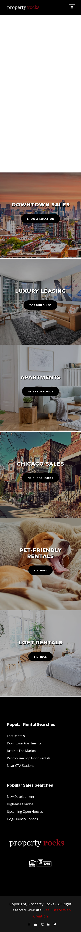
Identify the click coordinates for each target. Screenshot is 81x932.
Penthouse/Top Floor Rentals (29, 758)
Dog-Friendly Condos (22, 819)
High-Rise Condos (20, 804)
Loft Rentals (16, 736)
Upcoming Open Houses (25, 811)
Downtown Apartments (24, 743)
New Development (20, 796)
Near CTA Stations (20, 765)
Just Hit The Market (21, 751)
